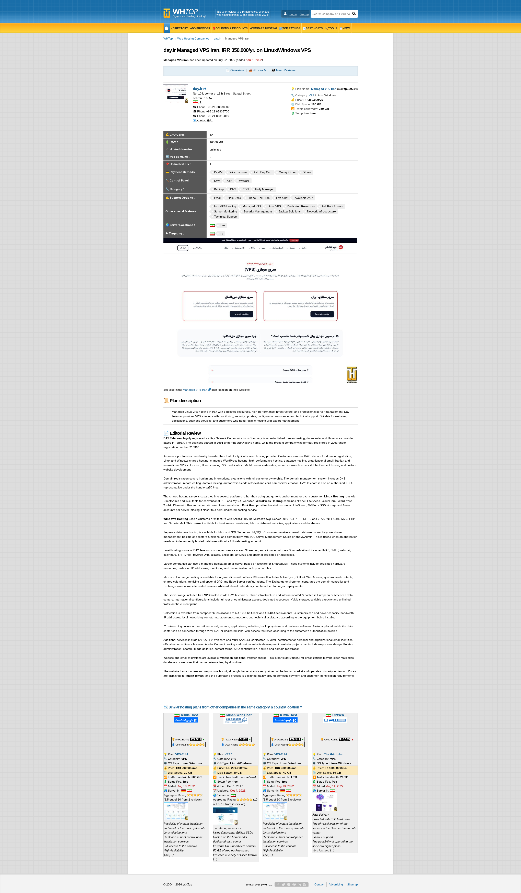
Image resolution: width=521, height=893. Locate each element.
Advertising (336, 884)
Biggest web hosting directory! (189, 16)
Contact (319, 884)
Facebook (278, 884)
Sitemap (352, 884)
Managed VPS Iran (195, 389)
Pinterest (294, 884)
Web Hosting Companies (193, 38)
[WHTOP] (167, 28)
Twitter (283, 884)
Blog (288, 884)
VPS (311, 95)
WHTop (168, 38)
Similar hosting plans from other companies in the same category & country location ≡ (235, 707)
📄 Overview (235, 70)
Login (293, 14)
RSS (304, 884)
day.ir (217, 38)
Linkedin (299, 884)
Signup (304, 14)
